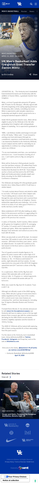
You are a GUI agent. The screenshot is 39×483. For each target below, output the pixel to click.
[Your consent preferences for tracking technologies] (35, 481)
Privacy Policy (9, 462)
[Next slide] (37, 399)
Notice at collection (11, 480)
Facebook (5, 339)
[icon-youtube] (36, 30)
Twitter (28, 337)
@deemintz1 (23, 348)
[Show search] (31, 4)
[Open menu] (36, 4)
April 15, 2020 (19, 355)
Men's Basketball (10, 11)
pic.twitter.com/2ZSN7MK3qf (19, 350)
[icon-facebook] (36, 18)
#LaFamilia (33, 348)
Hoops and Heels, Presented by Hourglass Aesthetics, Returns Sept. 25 (19, 415)
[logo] (19, 452)
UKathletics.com (13, 341)
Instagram (13, 339)
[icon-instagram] (36, 26)
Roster (24, 11)
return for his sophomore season (18, 311)
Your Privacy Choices (17, 477)
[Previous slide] (2, 399)
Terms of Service (20, 462)
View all (5, 377)
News (32, 11)
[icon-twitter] (36, 22)
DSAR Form (30, 462)
